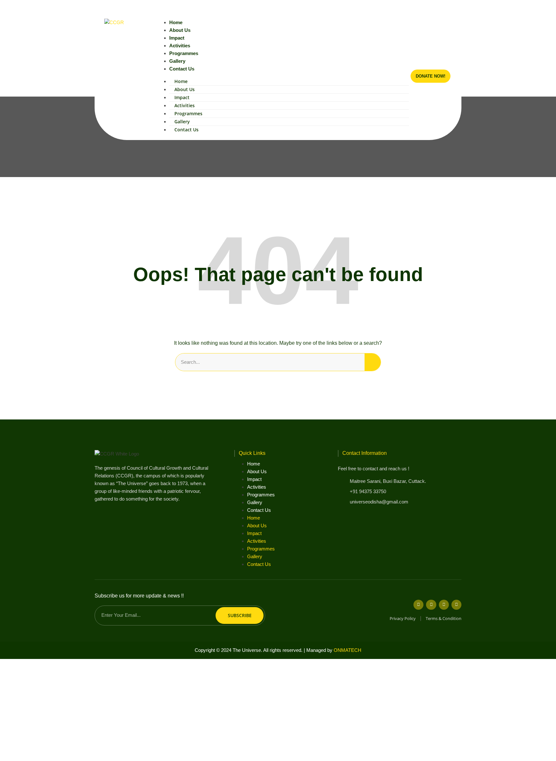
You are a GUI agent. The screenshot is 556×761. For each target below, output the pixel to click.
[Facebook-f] (418, 605)
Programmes (183, 53)
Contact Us (181, 68)
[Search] (373, 362)
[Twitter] (431, 605)
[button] (456, 7)
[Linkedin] (447, 7)
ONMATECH (347, 650)
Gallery (177, 61)
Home (175, 22)
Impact (176, 38)
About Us (179, 30)
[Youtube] (436, 7)
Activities (179, 45)
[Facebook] (415, 7)
